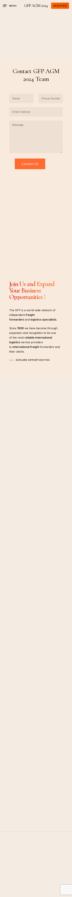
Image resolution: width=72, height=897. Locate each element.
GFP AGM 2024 (36, 6)
